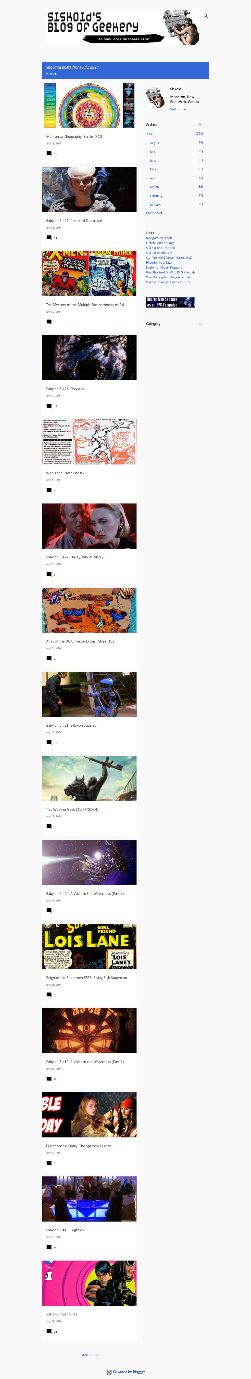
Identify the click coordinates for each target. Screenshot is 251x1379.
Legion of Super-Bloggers (164, 268)
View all (52, 74)
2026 (149, 134)
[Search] (206, 16)
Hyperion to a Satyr (159, 263)
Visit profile (178, 109)
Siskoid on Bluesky (159, 253)
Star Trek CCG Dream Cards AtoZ (169, 258)
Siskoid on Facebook (160, 248)
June (153, 161)
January (155, 205)
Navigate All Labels (159, 238)
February (156, 196)
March (154, 187)
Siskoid (175, 89)
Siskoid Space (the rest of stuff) (168, 282)
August (155, 143)
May (153, 169)
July (152, 152)
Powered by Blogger (128, 1372)
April (153, 178)
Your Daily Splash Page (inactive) (168, 277)
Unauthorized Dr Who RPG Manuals (170, 272)
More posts (89, 1355)
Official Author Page (160, 243)
